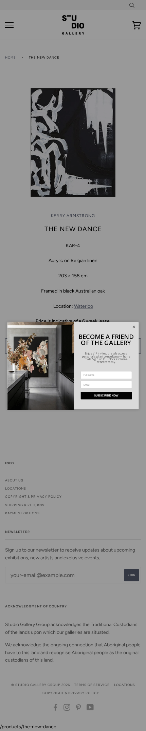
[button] (133, 326)
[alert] (73, 365)
